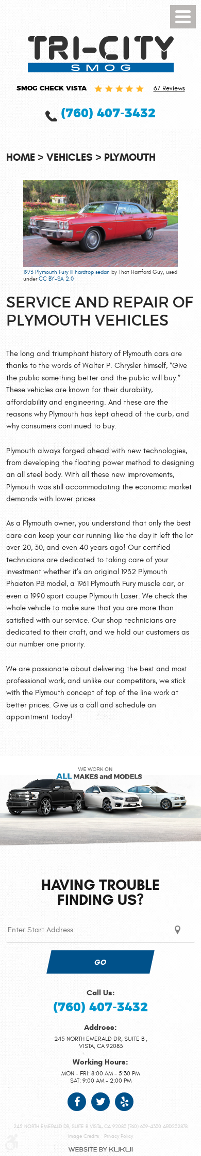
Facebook (77, 1101)
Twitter (100, 1101)
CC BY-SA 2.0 (56, 278)
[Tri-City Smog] (101, 54)
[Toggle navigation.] (183, 16)
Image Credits (83, 1136)
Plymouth (130, 157)
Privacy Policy (118, 1136)
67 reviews (169, 88)
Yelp (124, 1101)
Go (100, 962)
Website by (100, 1149)
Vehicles (69, 157)
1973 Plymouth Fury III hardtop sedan (66, 272)
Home (20, 157)
